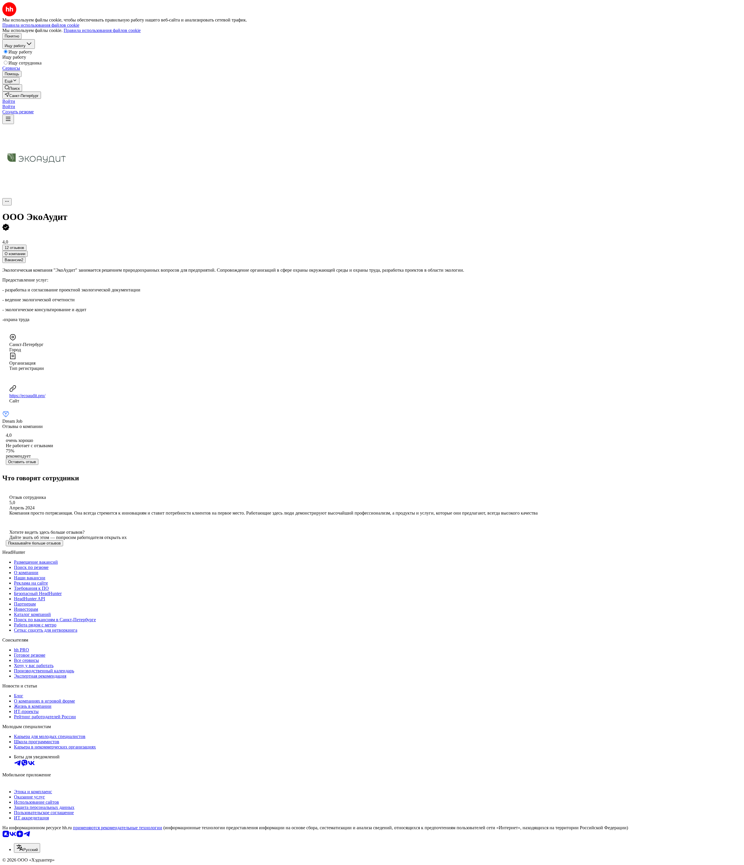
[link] (12, 88)
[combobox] (27, 848)
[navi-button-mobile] (8, 119)
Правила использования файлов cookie (102, 30)
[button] (8, 101)
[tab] (15, 254)
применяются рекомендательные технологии (117, 827)
